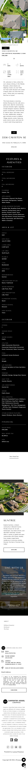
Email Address (6, 672)
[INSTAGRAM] (12, 747)
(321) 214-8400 (8, 657)
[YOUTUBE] (16, 747)
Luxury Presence (18, 752)
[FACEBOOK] (7, 747)
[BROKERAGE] (20, 747)
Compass (23, 709)
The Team (6, 629)
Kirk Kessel (6, 627)
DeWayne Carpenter (9, 625)
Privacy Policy (12, 684)
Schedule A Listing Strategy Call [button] (14, 605)
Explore (14, 549)
